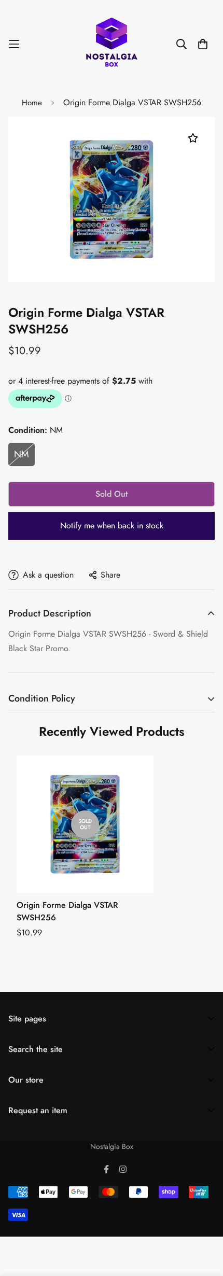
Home (32, 102)
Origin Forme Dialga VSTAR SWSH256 (67, 911)
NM (21, 454)
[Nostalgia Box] (111, 44)
